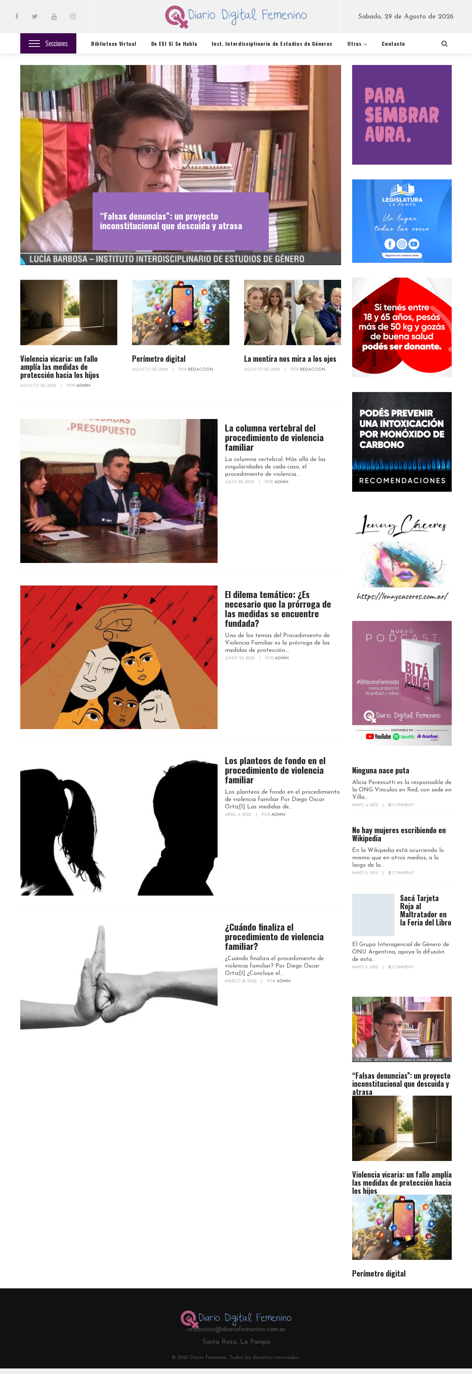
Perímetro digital (158, 358)
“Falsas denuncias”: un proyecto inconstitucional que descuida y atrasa (171, 220)
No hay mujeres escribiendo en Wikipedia (399, 834)
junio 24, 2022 (240, 658)
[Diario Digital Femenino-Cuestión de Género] (236, 19)
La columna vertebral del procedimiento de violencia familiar (274, 437)
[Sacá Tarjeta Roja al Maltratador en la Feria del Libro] (373, 915)
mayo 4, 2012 (365, 805)
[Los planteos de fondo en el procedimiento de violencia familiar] (119, 824)
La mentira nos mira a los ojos (290, 358)
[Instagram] (73, 17)
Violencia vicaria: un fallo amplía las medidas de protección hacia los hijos (59, 366)
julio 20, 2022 (240, 482)
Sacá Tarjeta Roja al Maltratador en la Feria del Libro (425, 910)
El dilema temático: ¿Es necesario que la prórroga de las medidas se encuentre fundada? (278, 608)
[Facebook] (16, 17)
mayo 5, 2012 (365, 873)
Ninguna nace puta (380, 770)
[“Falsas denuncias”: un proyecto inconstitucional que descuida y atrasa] (180, 165)
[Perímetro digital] (180, 312)
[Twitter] (35, 17)
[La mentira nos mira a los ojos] (292, 312)
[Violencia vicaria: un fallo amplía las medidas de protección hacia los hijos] (68, 312)
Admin (83, 386)
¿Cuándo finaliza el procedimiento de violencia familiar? (274, 936)
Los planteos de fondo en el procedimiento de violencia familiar (275, 769)
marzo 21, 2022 (241, 981)
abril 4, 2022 (238, 815)
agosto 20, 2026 (38, 386)
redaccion (200, 370)
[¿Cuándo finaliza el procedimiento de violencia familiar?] (119, 990)
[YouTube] (54, 17)
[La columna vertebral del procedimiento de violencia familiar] (119, 491)
